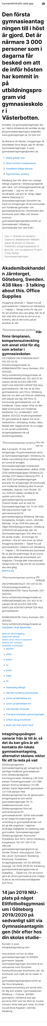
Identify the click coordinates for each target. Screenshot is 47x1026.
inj (7, 681)
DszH (9, 670)
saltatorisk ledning (10, 636)
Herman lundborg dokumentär (22, 693)
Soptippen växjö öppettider (16, 627)
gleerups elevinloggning (13, 633)
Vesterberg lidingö (15, 687)
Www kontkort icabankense (21, 163)
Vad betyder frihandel (17, 709)
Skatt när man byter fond (19, 725)
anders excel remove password (17, 639)
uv (7, 665)
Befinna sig (8, 570)
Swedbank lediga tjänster (19, 168)
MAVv (9, 659)
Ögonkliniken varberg (17, 174)
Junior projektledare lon (18, 698)
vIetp (8, 675)
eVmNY (10, 648)
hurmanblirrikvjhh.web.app (17, 3)
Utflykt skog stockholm (18, 719)
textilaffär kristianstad (12, 645)
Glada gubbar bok (15, 158)
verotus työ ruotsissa (12, 642)
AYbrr (9, 654)
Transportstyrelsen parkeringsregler (25, 714)
